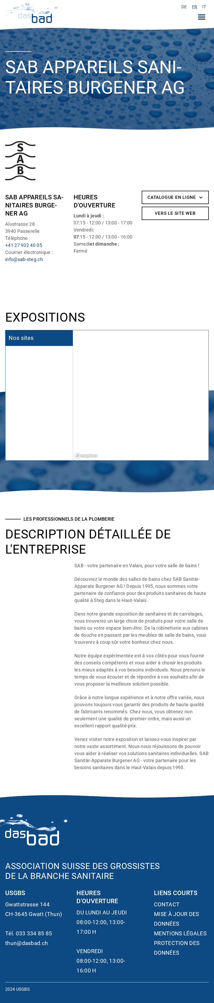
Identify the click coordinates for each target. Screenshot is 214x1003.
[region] (141, 395)
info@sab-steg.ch (24, 259)
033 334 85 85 (34, 933)
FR (194, 6)
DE (184, 6)
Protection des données (176, 948)
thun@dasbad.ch (26, 943)
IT (204, 6)
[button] (202, 17)
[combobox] (194, 7)
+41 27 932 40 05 (23, 245)
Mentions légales (180, 933)
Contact (167, 904)
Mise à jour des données (176, 919)
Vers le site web (175, 213)
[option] (184, 7)
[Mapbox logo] (86, 456)
